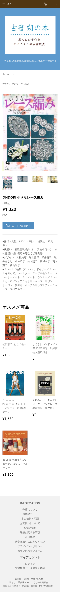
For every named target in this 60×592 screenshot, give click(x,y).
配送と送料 (30, 527)
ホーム (5, 74)
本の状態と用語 (30, 518)
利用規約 (30, 537)
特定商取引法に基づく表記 (30, 541)
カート (53, 4)
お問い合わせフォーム (30, 550)
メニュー (12, 4)
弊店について (30, 509)
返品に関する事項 (30, 532)
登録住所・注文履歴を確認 (30, 567)
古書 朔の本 (37, 579)
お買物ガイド (30, 514)
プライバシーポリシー (30, 546)
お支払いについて (30, 523)
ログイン (30, 563)
